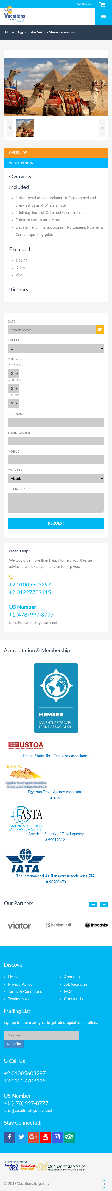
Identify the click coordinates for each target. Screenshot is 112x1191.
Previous (10, 128)
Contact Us (84, 3)
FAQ (68, 992)
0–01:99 (13, 395)
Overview (18, 152)
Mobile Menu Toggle (103, 16)
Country (15, 470)
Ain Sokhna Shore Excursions (53, 32)
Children (15, 359)
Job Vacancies (76, 984)
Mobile (13, 451)
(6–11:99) (14, 365)
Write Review (21, 163)
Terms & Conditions (25, 992)
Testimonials (18, 999)
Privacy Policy (20, 984)
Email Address (19, 432)
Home (13, 977)
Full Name (16, 414)
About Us (72, 977)
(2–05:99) (14, 380)
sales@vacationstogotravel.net (33, 623)
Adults (13, 340)
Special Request (21, 489)
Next (102, 128)
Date (11, 321)
